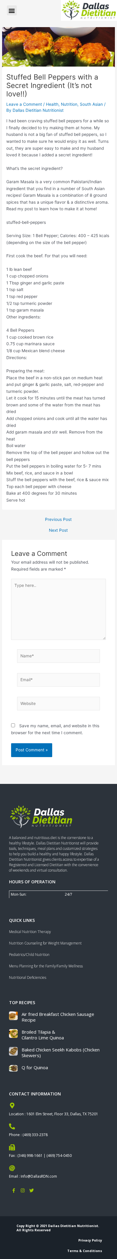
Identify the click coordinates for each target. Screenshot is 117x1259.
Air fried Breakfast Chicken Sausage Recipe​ (58, 1017)
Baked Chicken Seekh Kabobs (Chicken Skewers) (61, 1053)
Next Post (58, 530)
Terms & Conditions (84, 1250)
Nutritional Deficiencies (27, 977)
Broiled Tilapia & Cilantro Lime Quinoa (43, 1035)
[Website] (58, 704)
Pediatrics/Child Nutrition (29, 954)
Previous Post (58, 520)
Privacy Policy (90, 1240)
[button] (12, 10)
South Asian (91, 104)
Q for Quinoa (35, 1067)
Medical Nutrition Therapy (30, 931)
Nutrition (69, 104)
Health (52, 104)
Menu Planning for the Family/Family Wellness (46, 966)
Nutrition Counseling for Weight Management (45, 943)
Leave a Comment (24, 104)
